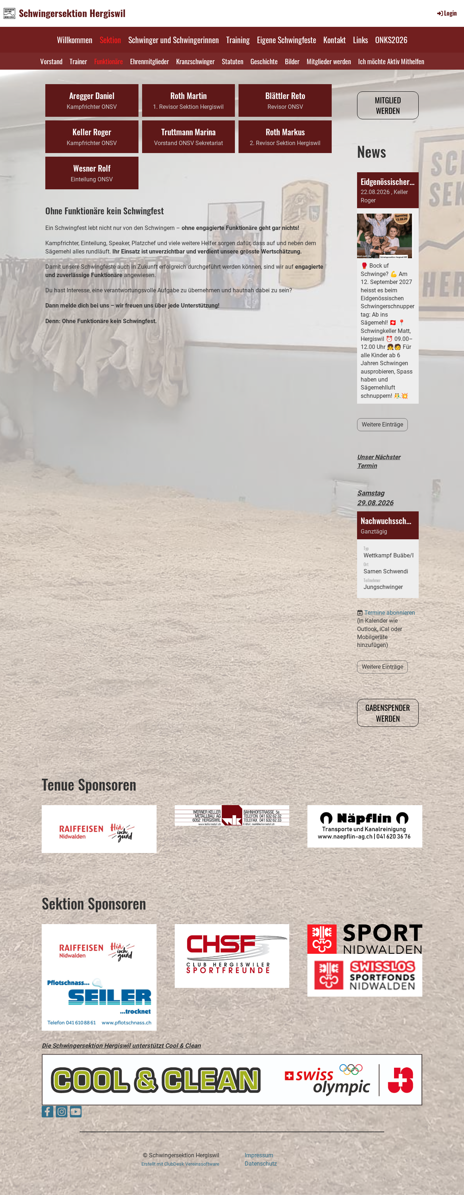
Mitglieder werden (329, 61)
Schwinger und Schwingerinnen (173, 39)
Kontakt (334, 39)
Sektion (110, 39)
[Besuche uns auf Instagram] (61, 1113)
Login (450, 13)
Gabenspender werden (387, 713)
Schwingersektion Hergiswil (72, 13)
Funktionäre (108, 61)
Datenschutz (261, 1163)
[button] (388, 554)
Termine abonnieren (389, 612)
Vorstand (51, 61)
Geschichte (264, 61)
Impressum (259, 1155)
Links (360, 39)
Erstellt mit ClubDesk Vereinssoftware (180, 1164)
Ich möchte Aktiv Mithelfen (391, 61)
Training (238, 39)
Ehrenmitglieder (149, 61)
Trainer (78, 61)
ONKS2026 (391, 39)
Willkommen (74, 39)
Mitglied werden (388, 105)
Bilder (292, 61)
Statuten (232, 61)
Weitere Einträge (382, 424)
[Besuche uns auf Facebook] (47, 1113)
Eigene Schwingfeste (286, 39)
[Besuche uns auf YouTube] (76, 1113)
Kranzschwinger (195, 61)
